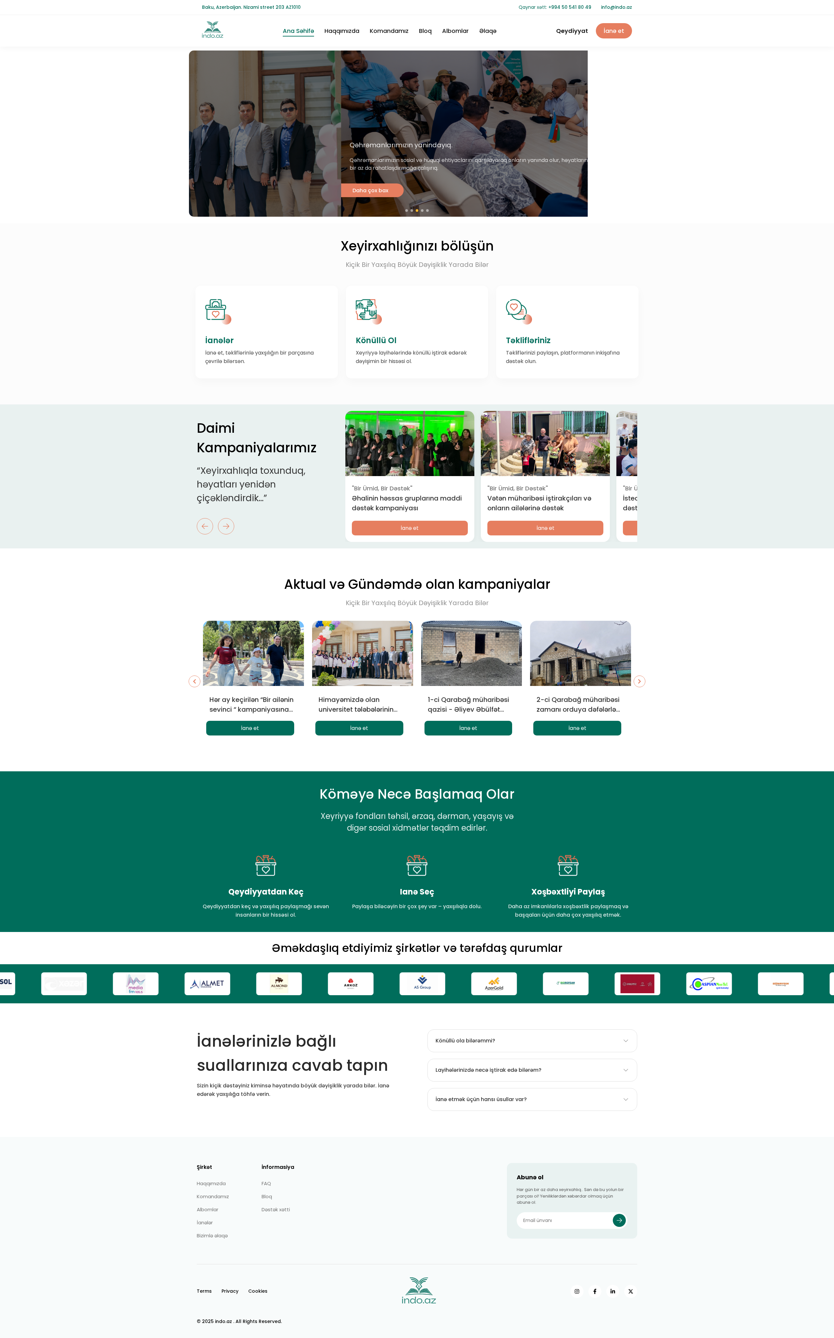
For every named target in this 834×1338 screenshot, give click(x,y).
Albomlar (455, 31)
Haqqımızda (341, 31)
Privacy (230, 1291)
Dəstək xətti (276, 1209)
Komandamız (389, 31)
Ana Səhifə (298, 31)
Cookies (257, 1291)
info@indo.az (616, 7)
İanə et (614, 31)
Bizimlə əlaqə (212, 1235)
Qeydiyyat (572, 31)
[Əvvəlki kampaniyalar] (194, 681)
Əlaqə (487, 31)
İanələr (205, 1222)
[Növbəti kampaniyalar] (639, 681)
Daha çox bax (218, 190)
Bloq (425, 31)
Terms (204, 1291)
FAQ (266, 1183)
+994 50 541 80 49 (569, 7)
